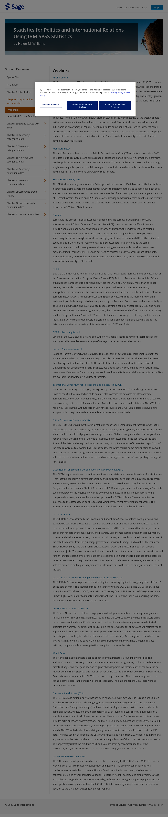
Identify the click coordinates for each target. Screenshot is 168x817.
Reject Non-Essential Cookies (82, 105)
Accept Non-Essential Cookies (115, 105)
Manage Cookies (50, 104)
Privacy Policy (117, 92)
